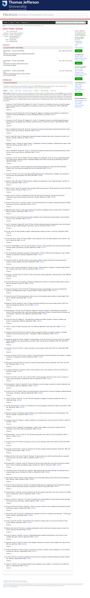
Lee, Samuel (78, 103)
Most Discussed (27, 90)
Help (17, 22)
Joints (76, 44)
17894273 (12, 342)
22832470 (52, 225)
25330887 (40, 175)
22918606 (33, 204)
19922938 (30, 283)
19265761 (44, 313)
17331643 (19, 371)
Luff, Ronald (78, 88)
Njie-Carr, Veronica (79, 89)
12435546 (30, 515)
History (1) (25, 22)
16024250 (39, 429)
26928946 (37, 130)
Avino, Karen (78, 84)
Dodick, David (78, 86)
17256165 (48, 378)
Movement (77, 39)
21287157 (43, 247)
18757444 (63, 326)
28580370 (52, 114)
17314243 (40, 357)
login (30, 87)
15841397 (18, 436)
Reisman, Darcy (79, 56)
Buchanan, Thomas (80, 60)
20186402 (39, 254)
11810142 (34, 551)
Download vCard (13, 41)
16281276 (22, 407)
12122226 (28, 522)
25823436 (37, 152)
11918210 (36, 537)
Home (5, 22)
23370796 (28, 190)
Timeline (36, 90)
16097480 (27, 450)
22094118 (8, 233)
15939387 (14, 421)
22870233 (28, 218)
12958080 (31, 479)
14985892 (47, 472)
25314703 (19, 161)
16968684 (40, 393)
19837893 (54, 290)
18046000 (56, 333)
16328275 (30, 414)
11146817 (28, 558)
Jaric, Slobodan (79, 70)
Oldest (11, 90)
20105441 (42, 262)
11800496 (24, 544)
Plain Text (53, 90)
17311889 (22, 364)
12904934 (38, 493)
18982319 (39, 321)
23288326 (53, 197)
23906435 (24, 182)
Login (4, 25)
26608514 (31, 138)
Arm (76, 46)
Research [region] (7, 45)
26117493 (29, 145)
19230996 (29, 298)
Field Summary (44, 90)
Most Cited (18, 90)
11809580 (28, 529)
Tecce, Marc (78, 91)
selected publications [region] (10, 82)
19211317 (36, 305)
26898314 (8, 123)
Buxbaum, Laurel (79, 72)
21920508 (22, 240)
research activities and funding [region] (13, 47)
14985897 (58, 465)
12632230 (33, 508)
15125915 (41, 457)
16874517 (19, 400)
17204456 (34, 385)
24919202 (48, 168)
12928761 (56, 486)
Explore (78, 51)
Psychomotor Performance (79, 42)
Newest (5, 90)
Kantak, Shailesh (79, 75)
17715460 (8, 349)
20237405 (41, 269)
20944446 (14, 276)
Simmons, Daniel (79, 105)
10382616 (25, 565)
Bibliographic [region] (8, 80)
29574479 (12, 107)
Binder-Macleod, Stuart (81, 58)
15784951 (8, 443)
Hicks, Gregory (79, 102)
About (11, 22)
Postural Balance (79, 47)
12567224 (42, 501)
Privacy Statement (13, 586)
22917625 (30, 211)
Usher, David (78, 107)
